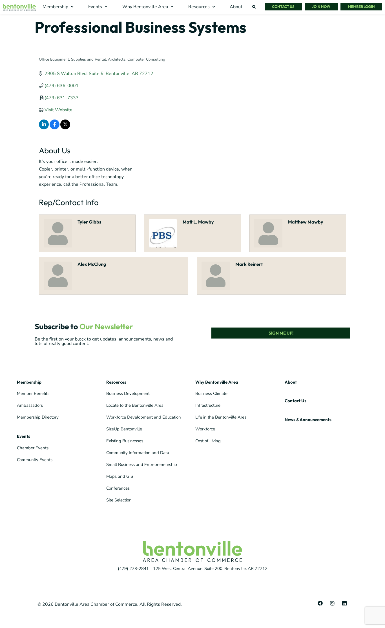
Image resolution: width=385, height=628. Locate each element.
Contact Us (295, 400)
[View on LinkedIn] (44, 128)
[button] (58, 7)
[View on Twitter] (65, 128)
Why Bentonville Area (216, 382)
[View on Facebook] (54, 128)
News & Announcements (308, 419)
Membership (29, 382)
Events (23, 436)
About (291, 382)
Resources (116, 382)
